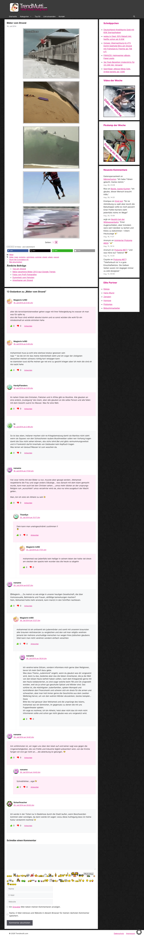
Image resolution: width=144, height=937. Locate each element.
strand (44, 257)
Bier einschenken (15, 262)
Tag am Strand (19, 269)
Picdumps (108, 304)
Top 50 (37, 16)
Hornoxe (107, 300)
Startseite (13, 16)
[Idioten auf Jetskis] (119, 116)
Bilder (11, 255)
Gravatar (16, 907)
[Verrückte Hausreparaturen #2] (119, 161)
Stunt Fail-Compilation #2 (19, 260)
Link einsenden (49, 16)
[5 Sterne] (14, 246)
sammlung (30, 257)
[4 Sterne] (12, 246)
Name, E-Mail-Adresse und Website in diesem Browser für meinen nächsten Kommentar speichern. (49, 914)
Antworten (28, 326)
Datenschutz (119, 933)
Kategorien (24, 16)
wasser (56, 257)
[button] (134, 16)
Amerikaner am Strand (22, 280)
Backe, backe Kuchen (120, 189)
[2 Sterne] (9, 246)
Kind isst (119, 201)
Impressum (130, 933)
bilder (11, 257)
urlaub (50, 257)
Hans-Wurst (109, 293)
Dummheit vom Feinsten (23, 277)
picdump (22, 257)
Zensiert (107, 297)
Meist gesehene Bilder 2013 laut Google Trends (33, 272)
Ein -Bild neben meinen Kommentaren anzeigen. (35, 907)
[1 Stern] (7, 246)
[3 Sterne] (10, 246)
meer (16, 257)
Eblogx (107, 289)
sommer (38, 257)
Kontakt (62, 16)
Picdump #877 (120, 250)
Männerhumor (110, 179)
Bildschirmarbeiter (112, 308)
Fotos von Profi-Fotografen (24, 274)
